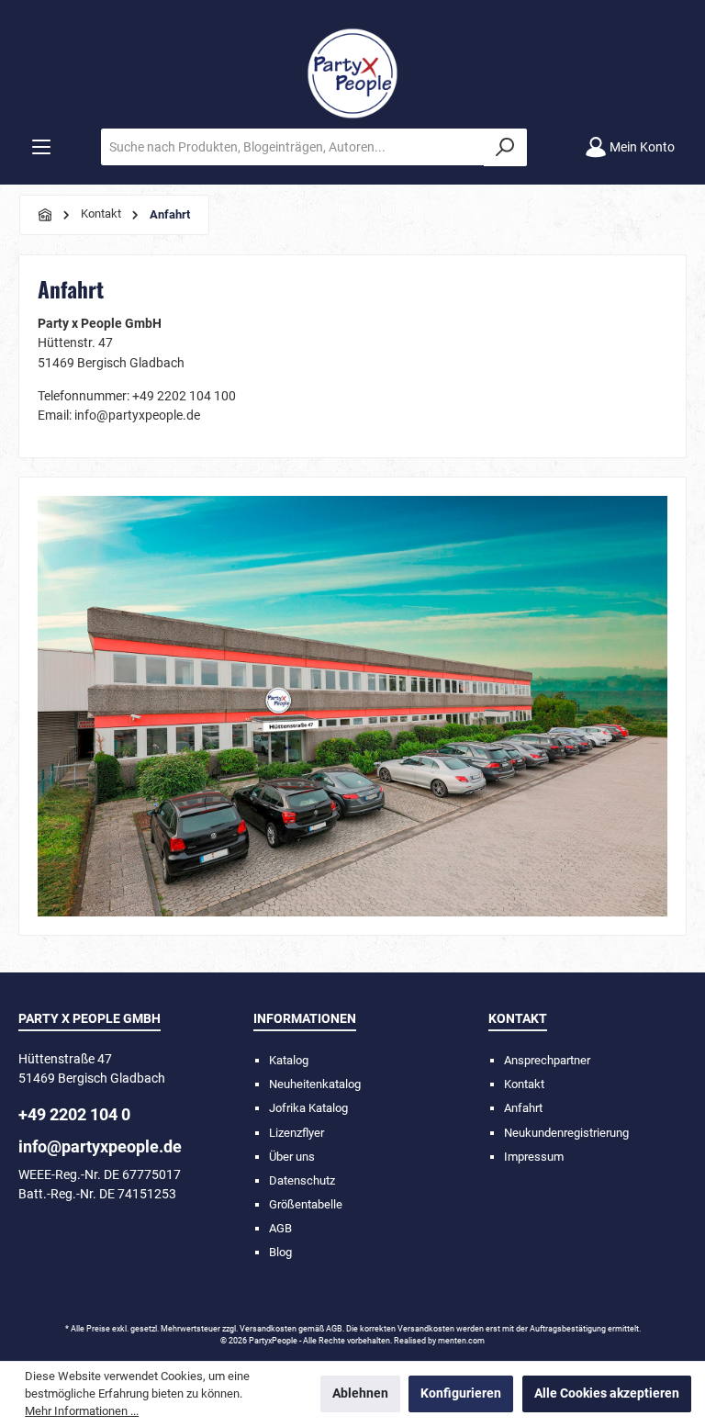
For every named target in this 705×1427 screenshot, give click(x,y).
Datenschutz (302, 1180)
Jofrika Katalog (308, 1108)
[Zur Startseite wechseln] (352, 73)
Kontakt (524, 1084)
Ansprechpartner (547, 1060)
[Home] (46, 214)
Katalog (288, 1060)
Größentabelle (305, 1204)
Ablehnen (360, 1393)
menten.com (461, 1340)
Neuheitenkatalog (315, 1084)
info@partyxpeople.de (100, 1146)
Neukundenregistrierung (566, 1133)
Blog (280, 1252)
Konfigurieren (460, 1393)
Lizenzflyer (296, 1133)
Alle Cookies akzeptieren (606, 1393)
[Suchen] (505, 147)
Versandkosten (268, 1328)
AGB (280, 1228)
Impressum (534, 1156)
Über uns (292, 1156)
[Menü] (41, 147)
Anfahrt (523, 1108)
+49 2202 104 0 (74, 1114)
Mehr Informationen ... (82, 1411)
